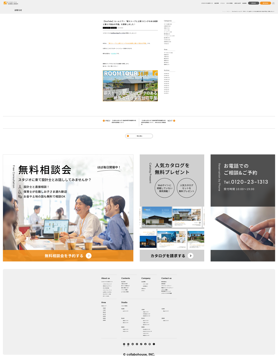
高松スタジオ (145, 320)
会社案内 (244, 3)
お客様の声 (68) (167, 26)
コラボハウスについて (107, 284)
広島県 (163, 308)
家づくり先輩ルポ (125, 285)
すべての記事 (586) (168, 24)
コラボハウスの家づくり (207, 3)
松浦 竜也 (113, 53)
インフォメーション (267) (169, 35)
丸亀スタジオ (145, 322)
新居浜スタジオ (146, 335)
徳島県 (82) (166, 60)
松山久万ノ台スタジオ (147, 331)
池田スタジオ (145, 311)
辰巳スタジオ (125, 322)
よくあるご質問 (124, 292)
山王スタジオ (125, 311)
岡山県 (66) (166, 58)
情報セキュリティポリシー (167, 287)
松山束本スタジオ (146, 329)
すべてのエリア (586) (168, 52)
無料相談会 (163, 281)
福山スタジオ (165, 311)
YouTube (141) (167, 39)
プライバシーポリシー (166, 285)
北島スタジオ (125, 329)
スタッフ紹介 (145, 284)
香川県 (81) (166, 62)
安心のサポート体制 (107, 294)
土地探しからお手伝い (107, 292)
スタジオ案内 (229, 3)
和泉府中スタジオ (146, 315)
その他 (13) (166, 43)
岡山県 (104, 312)
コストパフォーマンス (107, 290)
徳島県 (104, 318)
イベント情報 (124, 289)
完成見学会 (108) (167, 41)
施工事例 (217, 3)
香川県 (104, 314)
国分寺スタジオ (146, 324)
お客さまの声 (237, 3)
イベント (223, 3)
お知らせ (228, 11)
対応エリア (103, 306)
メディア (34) (166, 30)
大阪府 (104, 310)
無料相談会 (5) (167, 33)
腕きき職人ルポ (124, 287)
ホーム (224, 11)
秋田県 (104, 308)
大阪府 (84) (166, 56)
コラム (142, 290)
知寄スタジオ (165, 320)
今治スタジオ (145, 333)
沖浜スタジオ (125, 331)
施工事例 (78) (167, 37)
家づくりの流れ (106, 296)
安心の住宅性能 (106, 288)
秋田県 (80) (166, 54)
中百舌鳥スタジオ (146, 313)
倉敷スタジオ (125, 320)
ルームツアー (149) (168, 31)
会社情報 (143, 281)
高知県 (104, 316)
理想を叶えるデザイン (107, 286)
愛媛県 (104, 320)
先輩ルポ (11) (167, 28)
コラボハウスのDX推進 (166, 293)
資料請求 (163, 283)
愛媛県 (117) (166, 64)
